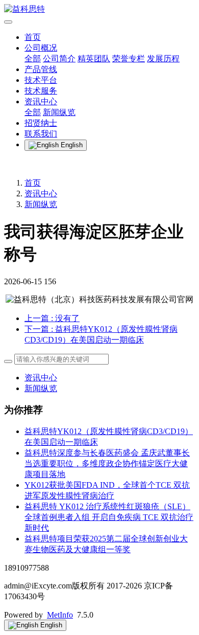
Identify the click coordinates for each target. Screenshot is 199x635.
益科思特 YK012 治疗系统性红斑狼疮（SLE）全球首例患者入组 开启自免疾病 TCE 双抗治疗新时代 (108, 517)
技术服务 (40, 90)
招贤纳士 (40, 123)
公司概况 (40, 47)
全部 (32, 58)
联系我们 (40, 133)
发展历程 (163, 58)
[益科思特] (99, 9)
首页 (32, 37)
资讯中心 (40, 101)
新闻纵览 (59, 112)
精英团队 (94, 58)
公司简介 (59, 58)
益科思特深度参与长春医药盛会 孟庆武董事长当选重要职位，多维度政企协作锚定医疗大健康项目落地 (107, 463)
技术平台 (40, 80)
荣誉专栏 (128, 58)
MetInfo (60, 614)
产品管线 (40, 69)
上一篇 (52, 318)
